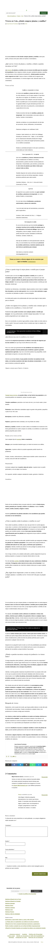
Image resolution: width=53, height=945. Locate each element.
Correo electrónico (9, 849)
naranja (19, 439)
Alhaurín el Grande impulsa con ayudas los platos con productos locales (25, 928)
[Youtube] (13, 756)
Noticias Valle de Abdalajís (12, 914)
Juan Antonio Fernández (12, 23)
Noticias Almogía (10, 903)
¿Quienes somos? (14, 934)
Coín (26, 23)
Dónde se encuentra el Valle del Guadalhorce (30, 936)
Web (6, 857)
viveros (10, 70)
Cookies (24, 934)
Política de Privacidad (35, 934)
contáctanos (32, 261)
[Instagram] (6, 756)
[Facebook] (8, 756)
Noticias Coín (9, 909)
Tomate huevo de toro (11, 395)
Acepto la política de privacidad (27, 893)
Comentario (8, 825)
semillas (16, 561)
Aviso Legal (11, 936)
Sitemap (11, 937)
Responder (45, 777)
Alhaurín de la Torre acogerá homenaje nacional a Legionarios (22, 923)
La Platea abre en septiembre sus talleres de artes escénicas (22, 921)
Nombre (7, 841)
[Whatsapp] (15, 756)
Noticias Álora (9, 905)
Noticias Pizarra (9, 911)
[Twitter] (10, 756)
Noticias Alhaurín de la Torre (13, 899)
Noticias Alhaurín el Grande (12, 901)
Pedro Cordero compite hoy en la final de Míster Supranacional (22, 926)
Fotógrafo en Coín (21, 937)
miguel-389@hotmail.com (20, 785)
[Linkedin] (12, 756)
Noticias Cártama (10, 907)
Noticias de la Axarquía (36, 937)
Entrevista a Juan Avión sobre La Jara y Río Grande (19, 919)
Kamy (19, 794)
